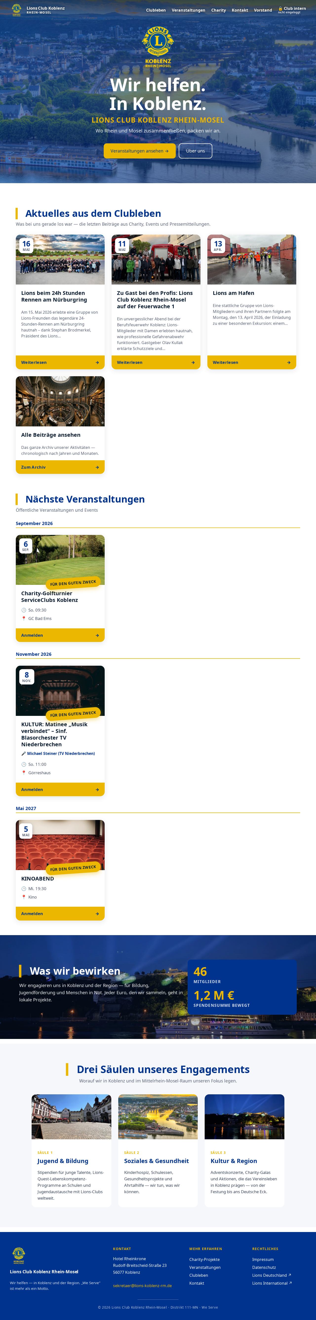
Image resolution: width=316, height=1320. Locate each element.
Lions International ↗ (272, 1283)
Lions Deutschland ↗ (272, 1275)
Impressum (263, 1259)
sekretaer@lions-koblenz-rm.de (142, 1285)
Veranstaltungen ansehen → (140, 151)
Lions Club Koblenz (46, 8)
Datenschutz (264, 1267)
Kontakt (196, 1283)
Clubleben (198, 1275)
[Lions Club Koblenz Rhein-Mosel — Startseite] (16, 10)
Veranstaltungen (205, 1267)
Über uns (195, 151)
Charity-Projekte (204, 1259)
